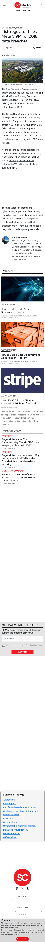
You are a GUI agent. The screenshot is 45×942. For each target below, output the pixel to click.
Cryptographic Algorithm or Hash (19, 826)
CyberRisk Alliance (15, 900)
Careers (33, 900)
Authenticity (9, 799)
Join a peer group (36, 911)
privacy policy (38, 932)
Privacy (19, 27)
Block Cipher (9, 803)
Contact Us (25, 900)
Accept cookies (22, 939)
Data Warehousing (12, 833)
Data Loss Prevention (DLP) (16, 829)
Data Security (8, 27)
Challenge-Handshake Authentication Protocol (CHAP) (21, 813)
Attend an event (25, 911)
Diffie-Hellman (10, 837)
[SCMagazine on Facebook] (16, 888)
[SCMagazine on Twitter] (22, 888)
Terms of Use (33, 645)
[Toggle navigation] (4, 4)
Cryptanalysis (10, 822)
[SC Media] (22, 5)
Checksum (8, 818)
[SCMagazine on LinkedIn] (28, 888)
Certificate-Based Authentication (19, 807)
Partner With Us (22, 914)
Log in (17, 10)
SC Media (6, 900)
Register (26, 10)
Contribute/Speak (15, 911)
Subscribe (22, 652)
